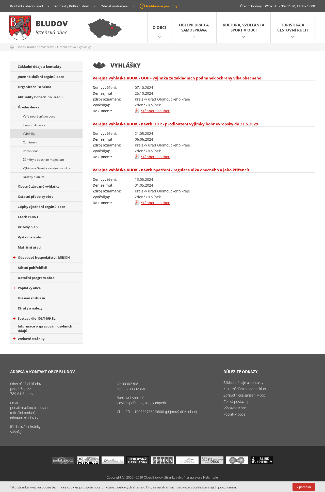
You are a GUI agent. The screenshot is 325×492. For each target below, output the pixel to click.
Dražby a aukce (34, 177)
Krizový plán (28, 227)
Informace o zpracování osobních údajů (45, 328)
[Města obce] (212, 463)
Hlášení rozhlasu (31, 298)
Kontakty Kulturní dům (71, 6)
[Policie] (87, 463)
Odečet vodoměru (114, 6)
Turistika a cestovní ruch (292, 27)
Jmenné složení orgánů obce (41, 76)
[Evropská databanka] (137, 463)
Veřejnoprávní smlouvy (39, 116)
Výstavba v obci (30, 237)
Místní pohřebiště (32, 267)
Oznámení (30, 142)
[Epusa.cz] (162, 463)
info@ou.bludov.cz (24, 417)
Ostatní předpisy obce (36, 196)
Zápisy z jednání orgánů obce (41, 206)
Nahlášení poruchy (161, 6)
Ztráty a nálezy (30, 308)
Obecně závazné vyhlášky (38, 186)
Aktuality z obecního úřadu (40, 97)
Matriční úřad (29, 247)
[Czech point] (237, 463)
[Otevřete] (112, 463)
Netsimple (210, 477)
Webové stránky (31, 338)
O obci (159, 27)
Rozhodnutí (31, 151)
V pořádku (304, 487)
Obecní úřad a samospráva (194, 27)
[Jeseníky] (187, 463)
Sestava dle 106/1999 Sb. (37, 318)
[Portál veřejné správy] (63, 463)
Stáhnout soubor (155, 110)
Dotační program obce (36, 277)
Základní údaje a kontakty (39, 66)
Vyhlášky (84, 47)
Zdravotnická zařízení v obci (244, 395)
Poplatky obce (29, 288)
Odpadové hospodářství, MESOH (44, 257)
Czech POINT (28, 217)
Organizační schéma (34, 87)
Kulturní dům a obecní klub (244, 388)
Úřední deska (66, 47)
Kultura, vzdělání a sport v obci (243, 27)
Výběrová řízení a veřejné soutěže (47, 168)
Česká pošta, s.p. (236, 401)
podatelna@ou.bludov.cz (29, 407)
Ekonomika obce (34, 125)
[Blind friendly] (262, 463)
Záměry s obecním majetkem (43, 159)
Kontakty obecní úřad (26, 6)
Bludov (52, 23)
